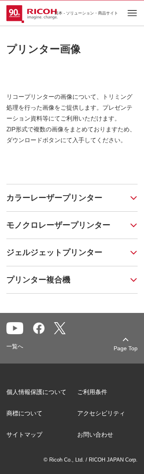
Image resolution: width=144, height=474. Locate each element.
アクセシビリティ (101, 413)
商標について (24, 413)
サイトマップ (24, 434)
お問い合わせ (95, 434)
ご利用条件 (92, 391)
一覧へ (14, 346)
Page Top (126, 348)
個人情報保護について (36, 391)
